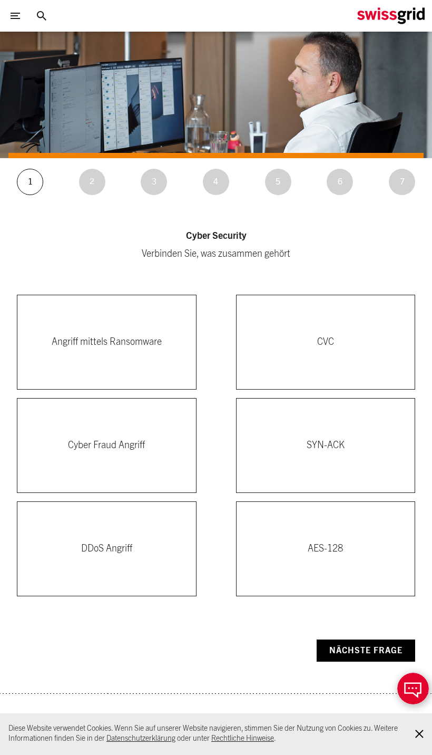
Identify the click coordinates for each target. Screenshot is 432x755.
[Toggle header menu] (15, 15)
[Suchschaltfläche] (42, 16)
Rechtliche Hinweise (242, 738)
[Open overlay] (413, 688)
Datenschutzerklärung (140, 738)
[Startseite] (391, 15)
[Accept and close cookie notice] (419, 734)
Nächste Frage (365, 650)
